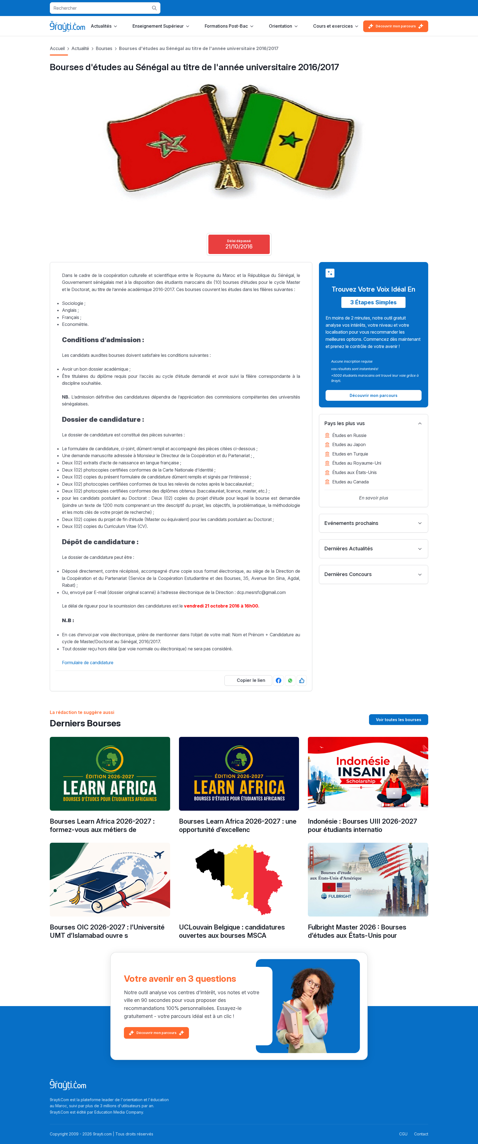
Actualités (101, 26)
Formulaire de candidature (87, 662)
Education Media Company (118, 1112)
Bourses (104, 48)
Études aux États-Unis (354, 472)
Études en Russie (349, 435)
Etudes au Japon (349, 444)
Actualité (80, 48)
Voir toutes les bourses (398, 719)
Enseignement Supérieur (158, 26)
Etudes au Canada (350, 482)
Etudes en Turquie (350, 454)
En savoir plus (373, 498)
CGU (403, 1134)
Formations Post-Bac (226, 26)
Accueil (57, 48)
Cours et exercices (333, 26)
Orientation (280, 26)
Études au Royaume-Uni (356, 463)
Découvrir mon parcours (396, 26)
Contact (421, 1134)
